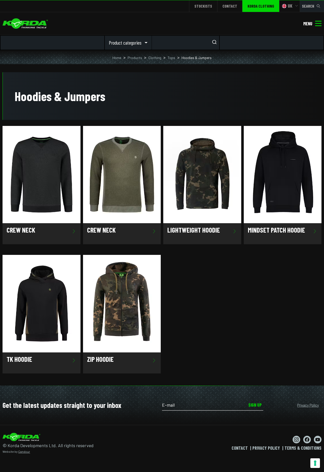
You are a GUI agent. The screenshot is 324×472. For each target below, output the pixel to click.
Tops (171, 57)
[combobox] (185, 43)
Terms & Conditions (303, 448)
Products (135, 57)
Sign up (255, 405)
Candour (24, 451)
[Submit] (214, 42)
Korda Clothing (261, 6)
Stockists (203, 6)
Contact (229, 6)
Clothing (154, 57)
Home (116, 57)
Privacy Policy (308, 405)
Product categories (125, 43)
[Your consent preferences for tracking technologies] (315, 463)
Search (308, 6)
